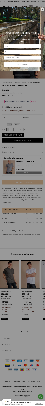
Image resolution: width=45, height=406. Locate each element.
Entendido (39, 403)
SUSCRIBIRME (22, 65)
